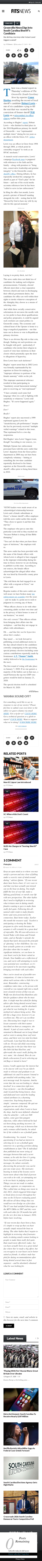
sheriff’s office (10, 173)
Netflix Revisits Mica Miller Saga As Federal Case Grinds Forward (19, 1449)
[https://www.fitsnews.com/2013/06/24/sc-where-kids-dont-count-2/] (21, 800)
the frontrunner (28, 659)
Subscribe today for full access (18, 1551)
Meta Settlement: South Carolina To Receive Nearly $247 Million (20, 1415)
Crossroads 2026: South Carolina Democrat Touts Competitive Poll (19, 1518)
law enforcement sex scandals (19, 595)
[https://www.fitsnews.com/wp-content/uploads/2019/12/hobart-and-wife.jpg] (21, 239)
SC (17, 23)
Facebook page (18, 159)
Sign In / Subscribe (35, 2)
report (25, 122)
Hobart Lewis (28, 103)
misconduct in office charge (19, 117)
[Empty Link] (36, 1338)
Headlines (8, 23)
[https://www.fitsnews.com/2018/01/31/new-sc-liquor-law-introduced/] (21, 768)
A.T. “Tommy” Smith (23, 656)
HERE (6, 713)
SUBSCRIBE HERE (28, 722)
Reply (36, 864)
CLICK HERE (31, 713)
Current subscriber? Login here (18, 1554)
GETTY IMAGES (22, 726)
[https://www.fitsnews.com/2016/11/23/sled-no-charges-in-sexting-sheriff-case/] (21, 832)
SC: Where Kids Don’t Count (16, 814)
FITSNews (9, 44)
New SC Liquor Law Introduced (17, 782)
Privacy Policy (20, 1559)
